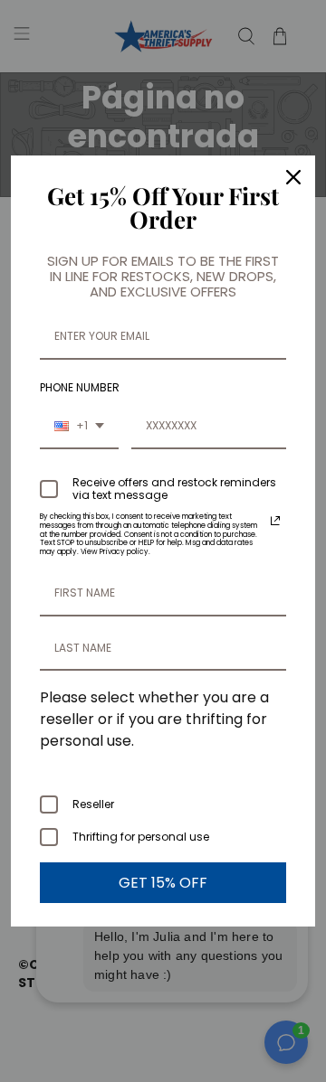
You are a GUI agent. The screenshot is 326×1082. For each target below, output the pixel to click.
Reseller (93, 804)
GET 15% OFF (163, 882)
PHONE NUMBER (80, 387)
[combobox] (79, 426)
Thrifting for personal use (140, 836)
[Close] (293, 177)
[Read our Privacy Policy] (275, 521)
